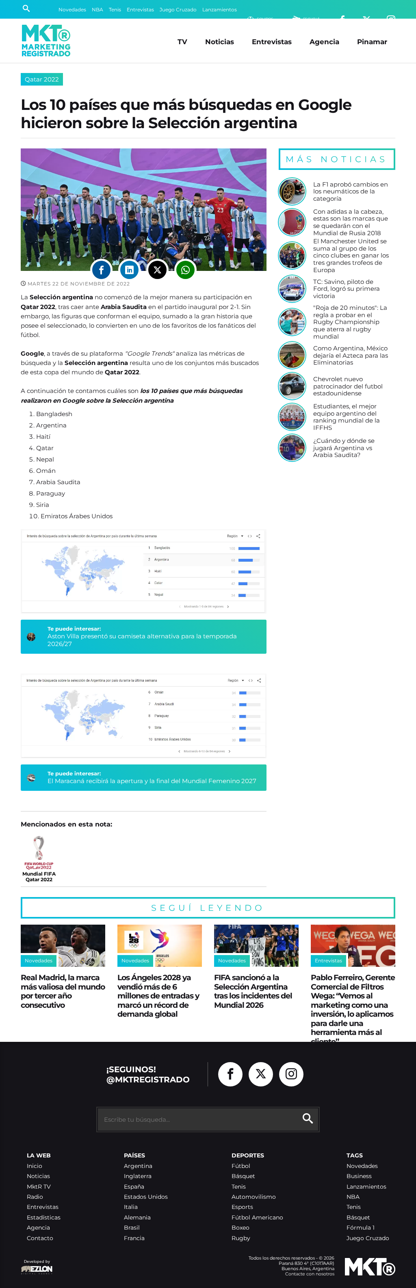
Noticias (219, 41)
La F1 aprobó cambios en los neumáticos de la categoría (350, 191)
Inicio (34, 1166)
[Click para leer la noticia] (292, 191)
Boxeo (240, 1228)
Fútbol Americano (257, 1218)
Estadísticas (44, 1218)
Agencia (324, 41)
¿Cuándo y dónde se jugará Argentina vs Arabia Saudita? (344, 448)
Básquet (243, 1176)
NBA (97, 9)
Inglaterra (138, 1176)
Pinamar (372, 41)
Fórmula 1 (361, 1228)
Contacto (40, 1238)
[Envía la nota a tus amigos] (185, 270)
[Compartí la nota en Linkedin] (129, 270)
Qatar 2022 (42, 79)
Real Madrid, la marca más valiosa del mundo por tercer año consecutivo (63, 991)
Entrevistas (140, 9)
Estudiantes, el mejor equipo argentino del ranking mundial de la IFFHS (346, 417)
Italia (131, 1207)
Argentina (138, 1166)
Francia (134, 1238)
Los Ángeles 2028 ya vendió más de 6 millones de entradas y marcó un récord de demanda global (158, 995)
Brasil (132, 1228)
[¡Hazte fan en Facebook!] (230, 1074)
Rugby (241, 1238)
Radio (35, 1197)
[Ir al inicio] (46, 40)
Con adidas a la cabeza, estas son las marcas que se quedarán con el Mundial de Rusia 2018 (350, 222)
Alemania (137, 1218)
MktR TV (39, 1187)
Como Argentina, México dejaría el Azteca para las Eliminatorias (350, 355)
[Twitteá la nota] (157, 270)
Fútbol (241, 1166)
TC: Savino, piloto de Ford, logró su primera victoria (346, 289)
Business (359, 1176)
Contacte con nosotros (309, 1274)
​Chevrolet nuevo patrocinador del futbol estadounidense (348, 386)
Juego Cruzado (178, 9)
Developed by (35, 1265)
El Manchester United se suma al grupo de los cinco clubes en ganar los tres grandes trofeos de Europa (351, 255)
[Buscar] (26, 9)
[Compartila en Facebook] (101, 270)
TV (182, 41)
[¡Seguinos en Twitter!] (261, 1074)
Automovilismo (254, 1197)
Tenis (115, 9)
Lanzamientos (219, 9)
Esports (242, 1207)
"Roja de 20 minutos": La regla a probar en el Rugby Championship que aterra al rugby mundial (350, 322)
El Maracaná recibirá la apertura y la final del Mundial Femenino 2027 (152, 781)
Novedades (72, 9)
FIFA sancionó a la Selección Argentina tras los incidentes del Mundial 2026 (253, 991)
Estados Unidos (146, 1197)
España (134, 1187)
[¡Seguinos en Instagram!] (291, 1074)
